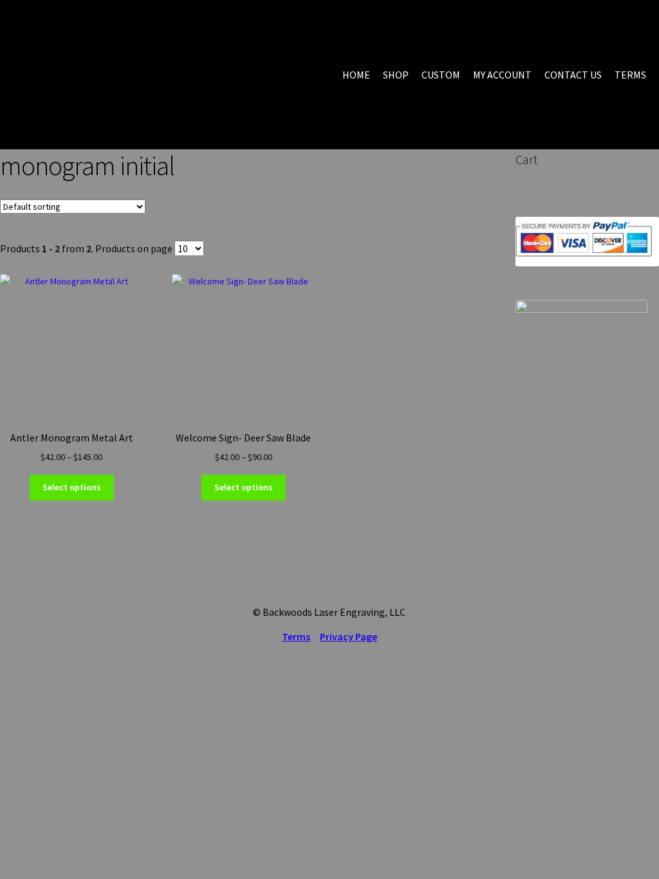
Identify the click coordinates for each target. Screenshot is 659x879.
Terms (296, 636)
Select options (71, 487)
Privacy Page (348, 636)
